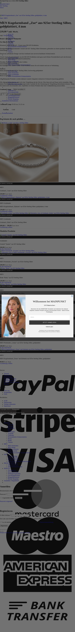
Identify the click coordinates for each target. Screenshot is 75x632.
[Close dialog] (72, 296)
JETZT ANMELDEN (49, 322)
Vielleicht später (49, 326)
